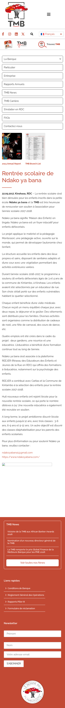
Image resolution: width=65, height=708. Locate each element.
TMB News (10, 92)
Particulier (9, 67)
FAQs (7, 117)
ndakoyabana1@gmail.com (17, 452)
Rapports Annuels (14, 84)
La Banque (10, 59)
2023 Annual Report (11, 164)
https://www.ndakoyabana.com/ (21, 457)
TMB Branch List (33, 164)
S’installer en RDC (14, 109)
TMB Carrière (11, 101)
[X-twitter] (23, 34)
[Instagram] (9, 34)
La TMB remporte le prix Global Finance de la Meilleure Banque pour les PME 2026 (31, 550)
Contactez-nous (13, 126)
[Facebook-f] (3, 34)
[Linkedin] (16, 34)
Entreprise (10, 75)
